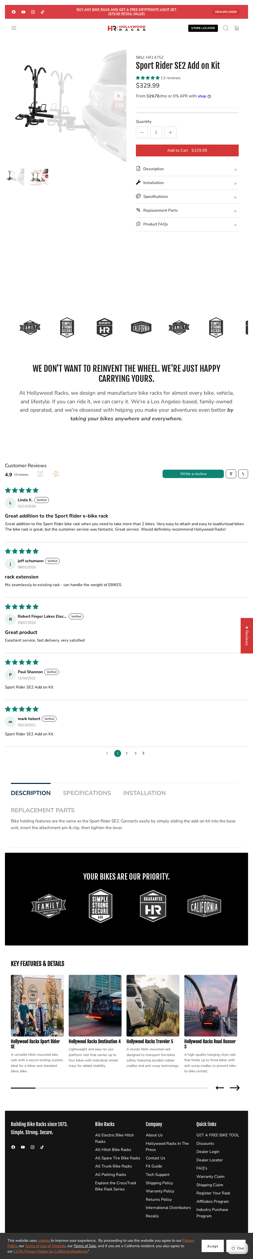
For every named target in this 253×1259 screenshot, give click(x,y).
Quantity (143, 121)
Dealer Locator (209, 1160)
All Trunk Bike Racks (113, 1166)
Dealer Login (226, 12)
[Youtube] (23, 11)
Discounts (205, 1143)
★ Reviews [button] (247, 636)
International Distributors (168, 1207)
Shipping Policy (159, 1183)
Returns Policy (159, 1199)
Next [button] (235, 1088)
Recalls (152, 1216)
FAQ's (201, 1168)
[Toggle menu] (16, 28)
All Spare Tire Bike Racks (117, 1158)
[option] (65, 101)
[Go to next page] (145, 753)
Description (31, 793)
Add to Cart (187, 150)
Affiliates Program (212, 1201)
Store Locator (203, 28)
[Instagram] (33, 11)
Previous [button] (220, 1088)
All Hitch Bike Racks (113, 1149)
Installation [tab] (144, 793)
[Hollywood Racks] (126, 28)
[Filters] (231, 473)
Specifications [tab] (87, 793)
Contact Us (155, 1158)
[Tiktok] (42, 11)
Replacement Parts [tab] (43, 810)
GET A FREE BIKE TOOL (217, 1135)
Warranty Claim (210, 1176)
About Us (154, 1135)
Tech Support (157, 1174)
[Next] (118, 96)
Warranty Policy (160, 1191)
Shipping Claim (209, 1185)
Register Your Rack (213, 1193)
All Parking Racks (110, 1174)
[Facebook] (14, 11)
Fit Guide (154, 1166)
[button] (148, 78)
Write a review (193, 474)
